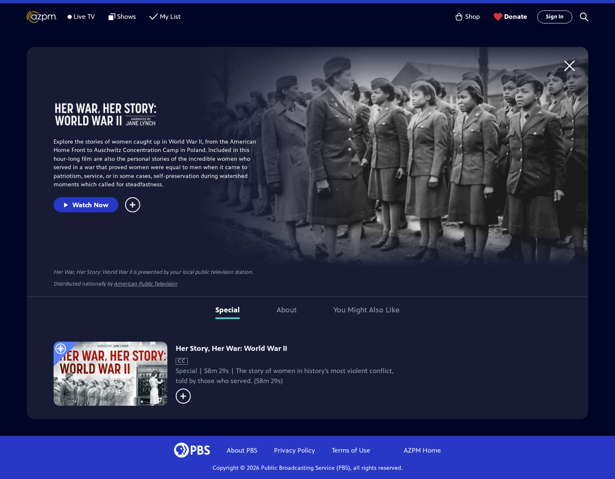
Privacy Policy (294, 450)
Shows (126, 17)
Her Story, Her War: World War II (231, 348)
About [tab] (287, 309)
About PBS (242, 450)
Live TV (84, 17)
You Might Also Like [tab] (366, 309)
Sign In (555, 16)
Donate (515, 17)
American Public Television (145, 284)
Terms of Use (351, 450)
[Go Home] (569, 65)
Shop (472, 17)
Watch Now (90, 205)
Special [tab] (227, 309)
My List (170, 17)
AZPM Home (422, 450)
